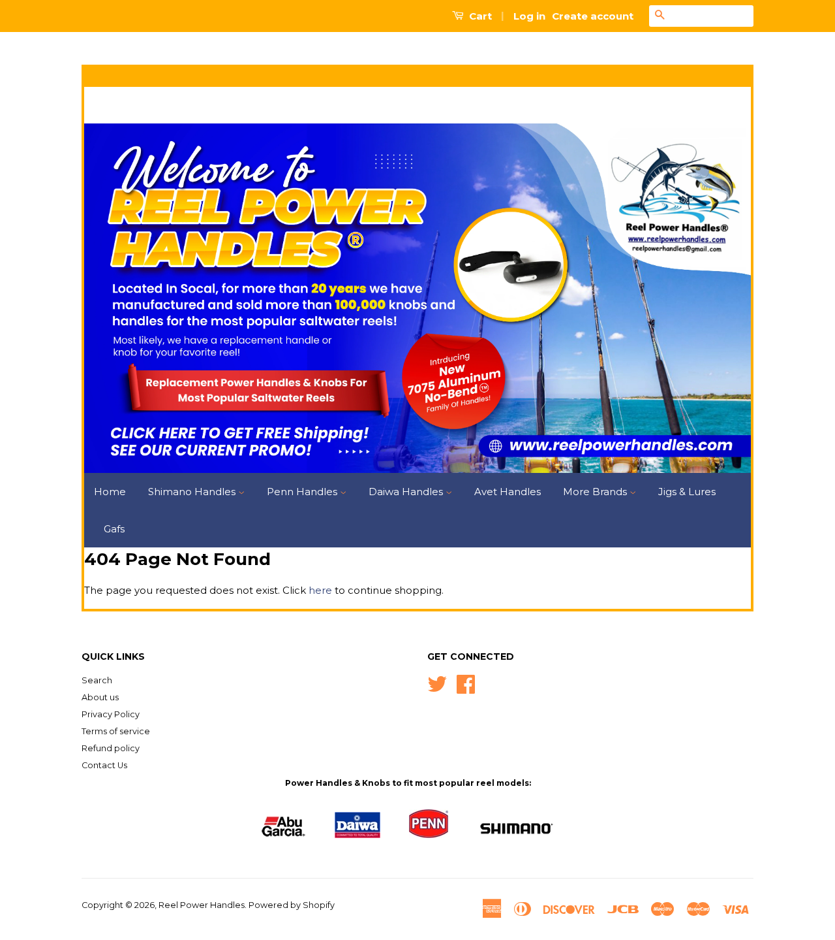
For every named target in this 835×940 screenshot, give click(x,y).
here (320, 590)
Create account (592, 16)
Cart (479, 16)
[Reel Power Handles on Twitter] (437, 683)
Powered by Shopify (292, 905)
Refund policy (111, 748)
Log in (529, 16)
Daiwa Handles (407, 491)
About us (100, 697)
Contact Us (104, 765)
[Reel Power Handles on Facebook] (466, 683)
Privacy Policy (111, 714)
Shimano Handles (193, 491)
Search (97, 680)
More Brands (596, 491)
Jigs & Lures (687, 491)
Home (110, 491)
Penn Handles (303, 491)
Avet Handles (507, 491)
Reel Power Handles (202, 905)
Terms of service (116, 731)
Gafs (114, 529)
